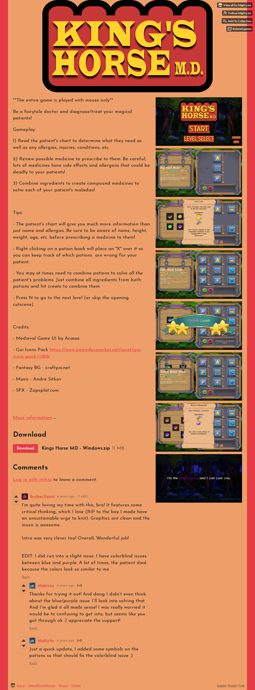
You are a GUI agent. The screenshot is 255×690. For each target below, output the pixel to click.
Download (25, 448)
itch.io (21, 685)
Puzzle (232, 685)
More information (32, 418)
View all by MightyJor (42, 685)
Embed (76, 685)
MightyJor (46, 585)
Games (221, 685)
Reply (26, 577)
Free (242, 685)
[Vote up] (16, 496)
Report (63, 685)
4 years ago (66, 496)
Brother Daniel (42, 496)
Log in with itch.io (32, 480)
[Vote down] (16, 502)
